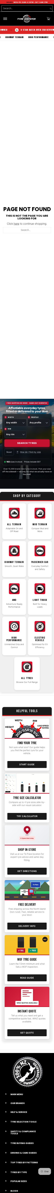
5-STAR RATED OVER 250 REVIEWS (30, 30)
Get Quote (27, 1032)
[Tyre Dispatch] (26, 18)
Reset (9, 452)
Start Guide (27, 764)
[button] (48, 19)
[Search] (50, 8)
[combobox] (25, 8)
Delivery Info (27, 926)
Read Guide (27, 977)
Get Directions (27, 871)
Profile (33, 417)
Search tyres (27, 443)
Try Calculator (27, 816)
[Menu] (5, 19)
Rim (8, 429)
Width (9, 417)
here (16, 223)
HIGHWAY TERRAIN (22, 37)
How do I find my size (29, 452)
